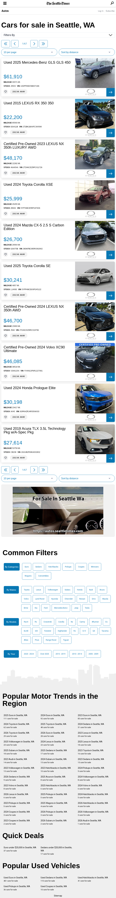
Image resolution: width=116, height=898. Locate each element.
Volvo (26, 599)
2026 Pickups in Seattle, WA (54, 813)
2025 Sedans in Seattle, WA (54, 752)
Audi (91, 590)
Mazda (105, 599)
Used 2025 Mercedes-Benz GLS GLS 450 (37, 62)
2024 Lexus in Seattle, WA (53, 743)
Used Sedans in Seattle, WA (54, 879)
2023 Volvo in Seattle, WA (16, 787)
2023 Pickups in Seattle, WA (17, 804)
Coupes (81, 567)
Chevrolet (69, 599)
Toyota (26, 590)
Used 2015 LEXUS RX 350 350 (29, 103)
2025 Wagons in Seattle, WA (54, 804)
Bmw (26, 608)
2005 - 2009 (93, 654)
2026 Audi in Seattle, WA (89, 822)
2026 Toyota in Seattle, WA (16, 734)
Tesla (87, 608)
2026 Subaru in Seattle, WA (54, 822)
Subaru (67, 590)
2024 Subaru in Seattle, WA (54, 761)
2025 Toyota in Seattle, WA (53, 725)
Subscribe (110, 10)
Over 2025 (44, 654)
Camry (82, 622)
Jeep (76, 608)
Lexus (38, 590)
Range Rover (51, 640)
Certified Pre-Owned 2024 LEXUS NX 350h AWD (34, 308)
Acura (102, 590)
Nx (72, 622)
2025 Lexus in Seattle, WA (90, 743)
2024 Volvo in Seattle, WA (90, 787)
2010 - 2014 (77, 654)
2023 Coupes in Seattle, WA (17, 822)
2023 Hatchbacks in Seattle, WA (56, 769)
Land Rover (40, 599)
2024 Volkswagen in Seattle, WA (93, 778)
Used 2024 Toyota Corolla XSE (28, 184)
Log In (100, 10)
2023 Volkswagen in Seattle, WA (19, 769)
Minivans (95, 567)
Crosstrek (48, 622)
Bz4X (26, 631)
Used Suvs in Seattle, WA (15, 879)
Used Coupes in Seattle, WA (54, 888)
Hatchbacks (53, 567)
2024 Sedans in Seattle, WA (91, 725)
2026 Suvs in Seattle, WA (52, 734)
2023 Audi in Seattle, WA (15, 761)
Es (106, 622)
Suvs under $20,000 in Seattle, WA (20, 849)
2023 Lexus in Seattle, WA (90, 734)
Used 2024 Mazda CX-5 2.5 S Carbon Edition (34, 227)
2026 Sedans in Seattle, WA (17, 778)
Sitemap (58, 896)
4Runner (95, 622)
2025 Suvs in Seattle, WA (15, 717)
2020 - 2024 (29, 654)
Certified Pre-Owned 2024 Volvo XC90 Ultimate (34, 349)
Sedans (38, 567)
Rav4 (26, 622)
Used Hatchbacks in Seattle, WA (93, 879)
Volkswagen (53, 590)
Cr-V (84, 631)
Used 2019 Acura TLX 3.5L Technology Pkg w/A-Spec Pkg (35, 430)
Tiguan (66, 640)
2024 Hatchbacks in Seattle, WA (93, 796)
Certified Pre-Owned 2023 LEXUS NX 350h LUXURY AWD (34, 145)
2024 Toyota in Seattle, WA (16, 725)
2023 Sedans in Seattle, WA (91, 761)
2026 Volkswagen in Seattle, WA (93, 813)
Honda (79, 590)
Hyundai (54, 599)
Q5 (94, 631)
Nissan (82, 599)
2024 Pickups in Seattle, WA (91, 769)
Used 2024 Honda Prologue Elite (30, 388)
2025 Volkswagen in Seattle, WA (19, 743)
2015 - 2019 (60, 654)
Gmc (94, 599)
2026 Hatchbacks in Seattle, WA (93, 804)
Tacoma (105, 631)
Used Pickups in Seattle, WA (17, 888)
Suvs (27, 567)
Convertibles (43, 576)
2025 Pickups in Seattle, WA (54, 796)
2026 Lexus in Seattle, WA (16, 796)
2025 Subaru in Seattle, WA (17, 752)
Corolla (61, 622)
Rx (36, 622)
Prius (37, 640)
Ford (46, 608)
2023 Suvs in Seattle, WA (90, 717)
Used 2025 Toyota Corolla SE (27, 266)
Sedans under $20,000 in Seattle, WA (56, 850)
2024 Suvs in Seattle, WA (52, 717)
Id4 (36, 631)
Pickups (68, 567)
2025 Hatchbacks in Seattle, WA (56, 787)
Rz (75, 631)
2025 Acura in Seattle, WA (53, 778)
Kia (36, 608)
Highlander (62, 631)
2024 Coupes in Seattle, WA (17, 813)
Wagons (28, 576)
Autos (5, 11)
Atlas (26, 640)
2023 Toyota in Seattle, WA (90, 752)
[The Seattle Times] (58, 3)
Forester (47, 631)
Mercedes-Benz (61, 608)
